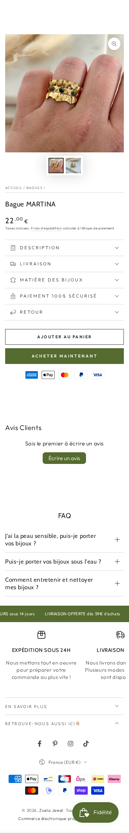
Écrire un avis (64, 458)
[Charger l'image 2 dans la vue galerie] (73, 165)
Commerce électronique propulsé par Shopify (64, 818)
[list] (64, 655)
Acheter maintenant (65, 355)
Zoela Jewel (51, 810)
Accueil (13, 188)
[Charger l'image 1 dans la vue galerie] (56, 165)
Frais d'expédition (46, 228)
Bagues (34, 188)
